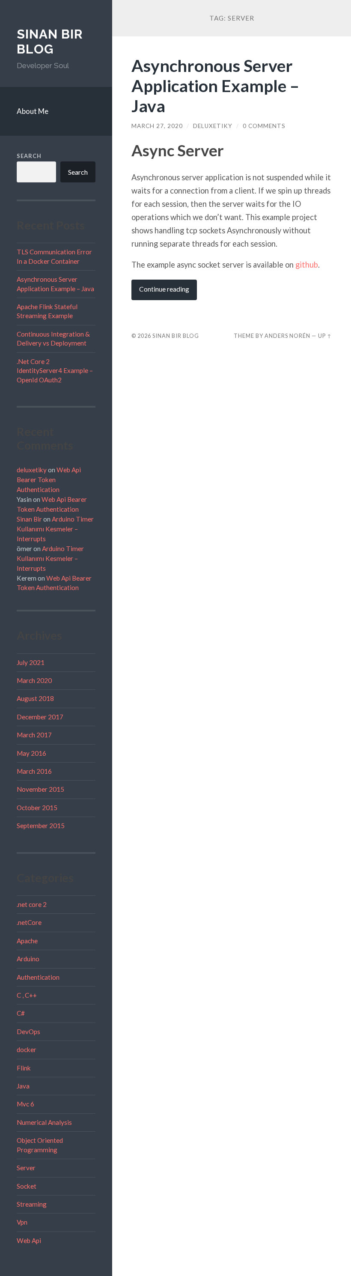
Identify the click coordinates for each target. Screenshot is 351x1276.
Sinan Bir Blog (50, 42)
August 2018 (35, 698)
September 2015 (41, 825)
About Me (32, 111)
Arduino (28, 959)
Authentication (38, 977)
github (306, 264)
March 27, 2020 (157, 125)
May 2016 (31, 753)
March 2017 (34, 735)
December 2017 (40, 717)
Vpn (22, 1222)
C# (21, 1013)
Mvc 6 (25, 1104)
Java (23, 1086)
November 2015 (40, 789)
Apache (27, 941)
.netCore (29, 922)
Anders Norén (287, 335)
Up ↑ (325, 335)
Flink (24, 1068)
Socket (26, 1186)
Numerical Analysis (44, 1122)
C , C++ (27, 995)
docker (26, 1049)
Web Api (29, 1240)
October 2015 (37, 807)
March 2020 (34, 680)
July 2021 (31, 662)
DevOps (28, 1031)
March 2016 (34, 771)
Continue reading (164, 289)
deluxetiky (32, 470)
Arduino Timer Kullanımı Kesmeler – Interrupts (55, 529)
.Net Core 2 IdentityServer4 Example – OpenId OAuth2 (55, 371)
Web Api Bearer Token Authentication (49, 479)
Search (29, 155)
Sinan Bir (29, 519)
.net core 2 (32, 904)
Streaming (32, 1204)
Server (26, 1168)
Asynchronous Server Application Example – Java (215, 85)
